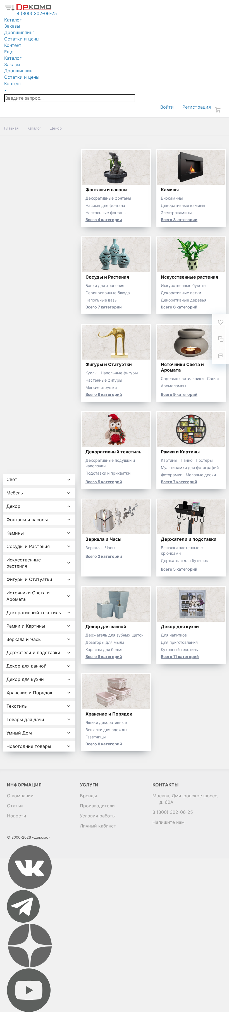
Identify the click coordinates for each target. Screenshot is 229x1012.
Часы (110, 547)
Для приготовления (179, 642)
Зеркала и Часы (103, 539)
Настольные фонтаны (106, 212)
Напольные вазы (101, 300)
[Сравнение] (220, 339)
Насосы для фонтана (105, 205)
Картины (169, 460)
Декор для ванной (105, 626)
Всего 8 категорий (103, 656)
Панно (186, 460)
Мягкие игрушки (101, 387)
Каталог (34, 128)
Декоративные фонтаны (108, 198)
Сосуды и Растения (107, 277)
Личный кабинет (98, 826)
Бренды (88, 795)
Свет (11, 479)
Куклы (91, 372)
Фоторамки (171, 474)
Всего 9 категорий (103, 394)
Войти (167, 107)
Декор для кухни (180, 626)
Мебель (14, 493)
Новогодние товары (28, 746)
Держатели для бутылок (184, 560)
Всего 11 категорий (180, 656)
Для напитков (174, 635)
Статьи (15, 805)
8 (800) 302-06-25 (172, 812)
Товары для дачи (25, 719)
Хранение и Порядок (108, 714)
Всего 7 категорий (103, 307)
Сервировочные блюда (107, 292)
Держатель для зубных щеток (114, 635)
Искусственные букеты (183, 285)
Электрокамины (176, 212)
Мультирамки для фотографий (190, 467)
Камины (170, 189)
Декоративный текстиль (113, 451)
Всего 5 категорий (103, 481)
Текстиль (16, 706)
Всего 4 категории (103, 219)
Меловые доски (201, 474)
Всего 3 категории (179, 219)
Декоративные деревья (183, 300)
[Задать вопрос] (220, 355)
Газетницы (95, 737)
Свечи (213, 378)
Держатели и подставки (188, 539)
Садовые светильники (182, 378)
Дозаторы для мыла (104, 642)
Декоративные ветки (181, 292)
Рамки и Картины (180, 451)
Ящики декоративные (106, 722)
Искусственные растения (189, 277)
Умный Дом (19, 733)
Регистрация (196, 107)
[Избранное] (220, 322)
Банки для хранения (104, 285)
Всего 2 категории (103, 556)
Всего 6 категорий (179, 307)
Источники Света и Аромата (28, 596)
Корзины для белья (103, 649)
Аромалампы (173, 385)
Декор (13, 506)
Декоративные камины (183, 205)
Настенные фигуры (103, 380)
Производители (97, 805)
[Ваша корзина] (218, 110)
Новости (16, 816)
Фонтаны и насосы (106, 189)
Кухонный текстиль (179, 649)
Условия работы (98, 816)
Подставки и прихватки (107, 473)
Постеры (204, 460)
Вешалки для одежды (106, 729)
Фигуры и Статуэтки (108, 364)
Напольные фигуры (119, 372)
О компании (20, 795)
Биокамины (172, 198)
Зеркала (93, 547)
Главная (11, 128)
